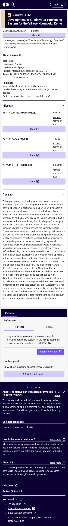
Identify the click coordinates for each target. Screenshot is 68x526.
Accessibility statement (19, 508)
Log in (56, 4)
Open (32, 129)
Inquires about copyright (20, 513)
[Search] (13, 4)
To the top (36, 387)
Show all (36, 35)
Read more (57, 394)
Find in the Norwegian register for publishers (25, 96)
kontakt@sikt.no (16, 521)
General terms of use (57, 120)
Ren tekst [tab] (19, 327)
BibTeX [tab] (49, 327)
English (30, 427)
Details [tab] (9, 313)
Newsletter (13, 499)
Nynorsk (19, 427)
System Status (10, 491)
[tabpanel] (34, 340)
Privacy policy (14, 504)
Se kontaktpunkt (35, 374)
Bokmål (7, 427)
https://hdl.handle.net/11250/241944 (31, 71)
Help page (8, 485)
